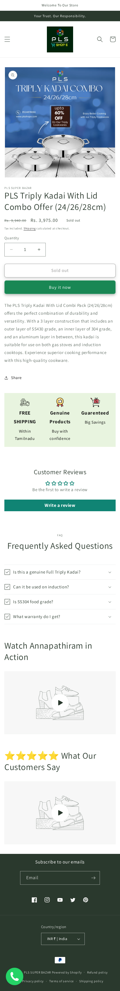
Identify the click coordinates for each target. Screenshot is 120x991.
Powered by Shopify (67, 972)
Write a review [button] (60, 505)
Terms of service (61, 981)
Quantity (11, 238)
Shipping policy (91, 981)
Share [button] (16, 377)
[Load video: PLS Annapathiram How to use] (60, 703)
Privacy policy (33, 981)
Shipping (30, 228)
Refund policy (97, 972)
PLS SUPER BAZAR (37, 972)
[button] (7, 39)
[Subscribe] (93, 878)
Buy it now (60, 287)
